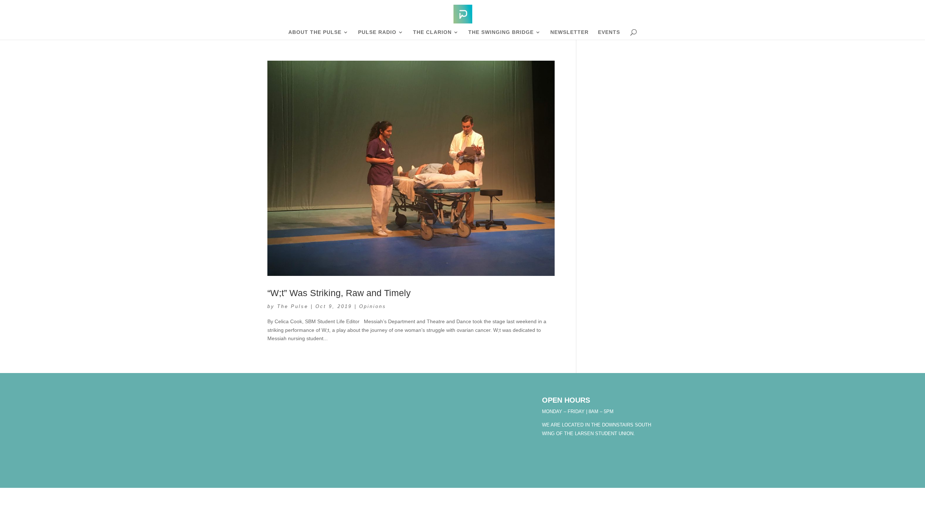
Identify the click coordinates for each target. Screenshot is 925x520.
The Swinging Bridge (501, 32)
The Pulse (292, 306)
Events (609, 32)
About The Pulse (314, 32)
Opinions (372, 306)
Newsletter (569, 32)
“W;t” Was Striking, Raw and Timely (339, 293)
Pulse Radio (377, 32)
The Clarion (432, 32)
